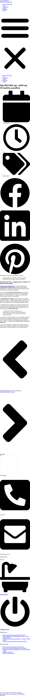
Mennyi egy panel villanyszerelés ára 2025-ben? (13, 646)
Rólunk (4, 8)
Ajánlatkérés (5, 6)
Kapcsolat (19, 692)
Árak (4, 5)
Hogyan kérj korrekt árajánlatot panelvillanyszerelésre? (15, 641)
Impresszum (2, 695)
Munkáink (5, 9)
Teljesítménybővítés (4, 629)
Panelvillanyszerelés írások (9, 653)
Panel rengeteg (6, 175)
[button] (15, 43)
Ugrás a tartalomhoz (4, 0)
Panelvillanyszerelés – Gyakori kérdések (9, 694)
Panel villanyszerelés (7, 4)
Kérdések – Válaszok (7, 652)
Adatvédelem (21, 694)
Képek (4, 10)
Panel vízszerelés (4, 594)
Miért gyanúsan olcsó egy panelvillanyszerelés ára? (14, 635)
